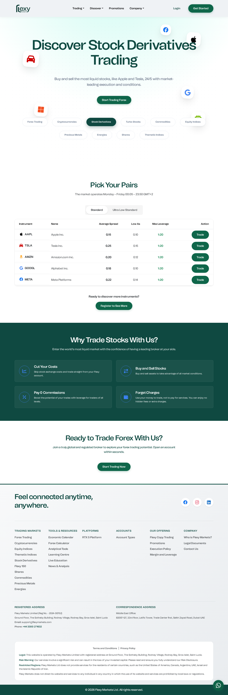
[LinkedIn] (208, 502)
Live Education (57, 560)
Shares (126, 134)
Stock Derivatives (101, 121)
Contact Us (191, 549)
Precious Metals (73, 134)
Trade (200, 234)
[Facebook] (185, 502)
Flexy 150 (20, 566)
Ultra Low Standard (125, 210)
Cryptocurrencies (67, 121)
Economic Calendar (60, 537)
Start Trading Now (114, 466)
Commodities (163, 121)
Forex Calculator (58, 543)
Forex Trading (34, 121)
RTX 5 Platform (91, 537)
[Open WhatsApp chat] (218, 685)
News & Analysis (58, 566)
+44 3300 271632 (32, 626)
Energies (102, 134)
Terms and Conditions (105, 648)
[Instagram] (197, 502)
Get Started (200, 8)
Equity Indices (193, 121)
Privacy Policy (127, 648)
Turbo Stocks (133, 121)
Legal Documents (195, 543)
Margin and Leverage (163, 554)
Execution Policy (160, 549)
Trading (77, 8)
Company (136, 8)
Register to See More (114, 305)
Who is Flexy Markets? (198, 537)
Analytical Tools (58, 549)
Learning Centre (58, 554)
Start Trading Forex (114, 100)
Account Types (125, 537)
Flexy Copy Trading (162, 537)
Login (176, 8)
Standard (97, 210)
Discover (95, 8)
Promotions (116, 8)
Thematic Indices (154, 134)
